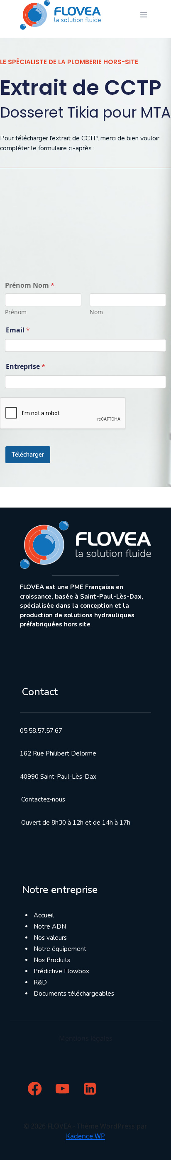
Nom (96, 311)
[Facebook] (35, 1088)
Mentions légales (85, 1038)
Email (18, 330)
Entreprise (25, 366)
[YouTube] (62, 1088)
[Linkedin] (90, 1088)
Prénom (16, 311)
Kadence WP (85, 1136)
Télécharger (28, 454)
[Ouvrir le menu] (143, 14)
